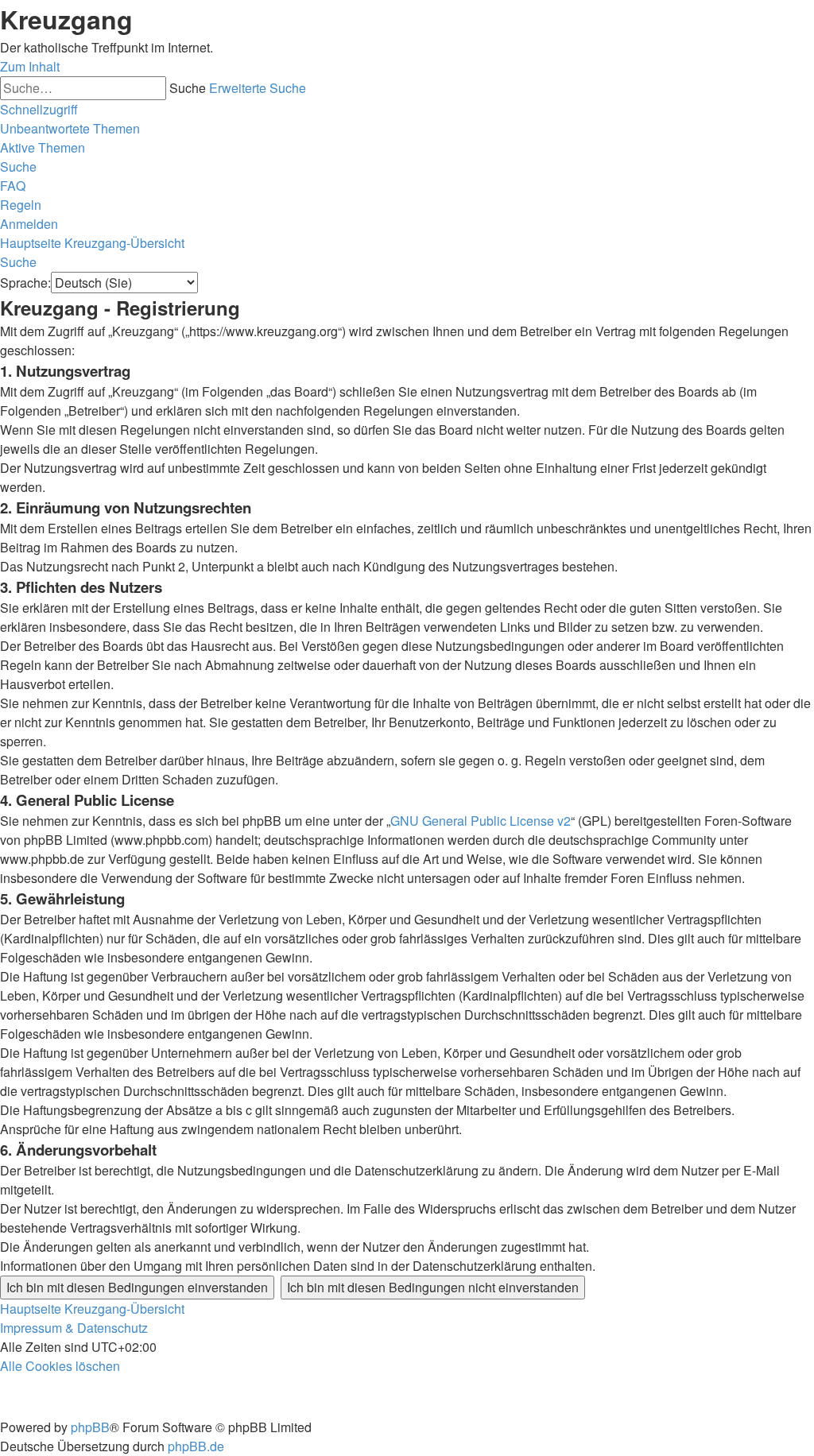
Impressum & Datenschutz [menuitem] (74, 1328)
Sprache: (25, 282)
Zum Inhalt (30, 66)
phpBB (90, 1427)
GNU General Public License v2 (480, 820)
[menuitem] (70, 128)
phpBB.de (196, 1446)
